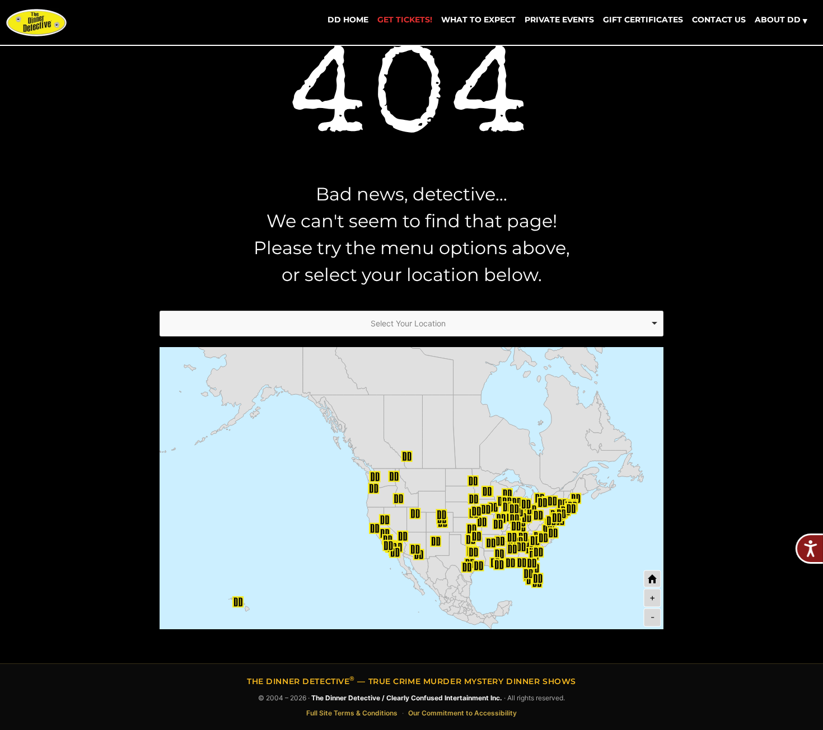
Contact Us (719, 20)
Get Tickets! (404, 20)
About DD (781, 20)
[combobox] (411, 323)
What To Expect (478, 20)
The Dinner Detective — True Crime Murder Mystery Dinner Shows (411, 681)
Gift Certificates (643, 20)
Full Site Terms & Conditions (352, 713)
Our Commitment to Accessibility (462, 713)
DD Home (348, 20)
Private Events (559, 20)
